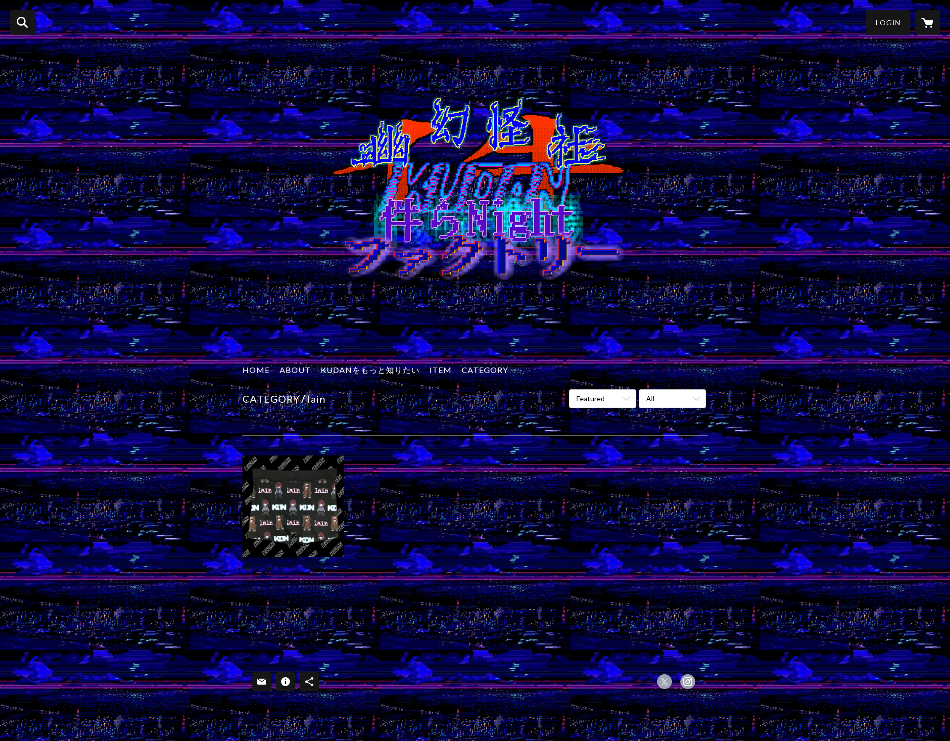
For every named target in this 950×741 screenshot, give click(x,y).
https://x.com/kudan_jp (664, 681)
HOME (256, 369)
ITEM (440, 369)
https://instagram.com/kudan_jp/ (687, 681)
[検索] (22, 22)
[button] (888, 22)
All (650, 398)
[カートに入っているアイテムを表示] (927, 22)
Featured (590, 398)
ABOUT (295, 369)
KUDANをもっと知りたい (370, 369)
